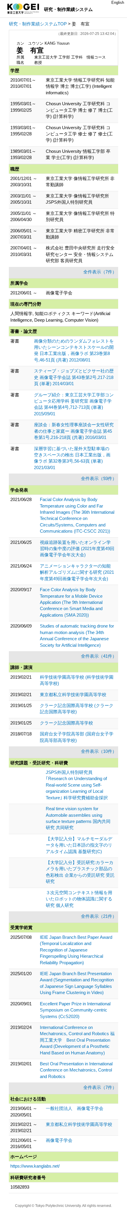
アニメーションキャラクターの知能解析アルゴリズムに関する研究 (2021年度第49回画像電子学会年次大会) (77, 572)
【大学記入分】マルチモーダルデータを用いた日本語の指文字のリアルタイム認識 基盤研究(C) (79, 845)
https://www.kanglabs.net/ (35, 1165)
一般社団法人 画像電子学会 (74, 1108)
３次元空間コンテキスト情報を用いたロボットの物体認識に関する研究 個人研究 (79, 899)
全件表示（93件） (99, 478)
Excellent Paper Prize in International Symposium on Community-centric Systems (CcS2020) (75, 1010)
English (117, 2)
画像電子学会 (59, 1140)
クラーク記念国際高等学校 (66, 722)
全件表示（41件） (99, 656)
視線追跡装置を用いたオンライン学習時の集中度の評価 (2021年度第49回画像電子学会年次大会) (77, 548)
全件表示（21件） (99, 916)
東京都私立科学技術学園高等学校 (73, 694)
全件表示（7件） (100, 271)
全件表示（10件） (99, 751)
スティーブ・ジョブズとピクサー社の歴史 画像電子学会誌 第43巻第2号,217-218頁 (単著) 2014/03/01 (74, 377)
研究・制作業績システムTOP (38, 23)
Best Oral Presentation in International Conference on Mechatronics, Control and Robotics (76, 1070)
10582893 (19, 1186)
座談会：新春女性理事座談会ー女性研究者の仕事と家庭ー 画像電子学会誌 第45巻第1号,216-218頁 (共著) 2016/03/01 (74, 431)
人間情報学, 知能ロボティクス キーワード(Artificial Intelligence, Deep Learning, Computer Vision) (60, 316)
